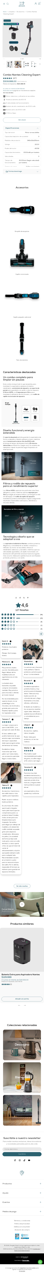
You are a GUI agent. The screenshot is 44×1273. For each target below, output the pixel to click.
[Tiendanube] (22, 1258)
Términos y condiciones (22, 1221)
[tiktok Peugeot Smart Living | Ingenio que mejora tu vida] (24, 1160)
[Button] (41, 634)
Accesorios (20, 12)
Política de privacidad (22, 1224)
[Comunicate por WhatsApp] (40, 1262)
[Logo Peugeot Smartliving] (21, 4)
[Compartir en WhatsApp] (16, 598)
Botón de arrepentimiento (22, 1250)
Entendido (22, 1271)
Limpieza (11, 12)
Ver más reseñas (22, 886)
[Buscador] (7, 4)
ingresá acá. (36, 1249)
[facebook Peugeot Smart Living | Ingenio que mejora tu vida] (15, 1160)
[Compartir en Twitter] (24, 598)
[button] (10, 78)
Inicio (5, 12)
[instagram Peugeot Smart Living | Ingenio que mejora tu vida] (20, 1160)
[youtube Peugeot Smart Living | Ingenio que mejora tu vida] (29, 1160)
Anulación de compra (22, 1230)
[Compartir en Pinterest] (28, 598)
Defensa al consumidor (22, 1227)
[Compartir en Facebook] (20, 598)
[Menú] (4, 4)
